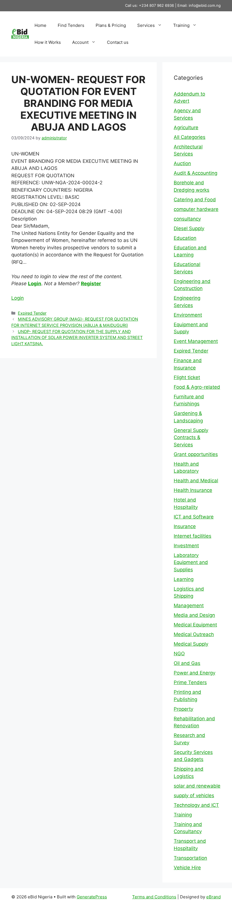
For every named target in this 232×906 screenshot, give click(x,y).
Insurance (185, 526)
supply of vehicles (194, 795)
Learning (184, 579)
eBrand (213, 896)
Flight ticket (187, 377)
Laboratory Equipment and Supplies (191, 562)
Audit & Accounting (195, 173)
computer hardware (196, 209)
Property (183, 709)
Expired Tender (32, 313)
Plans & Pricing (111, 25)
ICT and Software (194, 517)
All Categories (189, 137)
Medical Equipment (195, 625)
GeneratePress (92, 896)
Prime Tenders (190, 682)
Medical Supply (191, 644)
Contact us (117, 42)
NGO (179, 653)
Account (80, 42)
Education (185, 238)
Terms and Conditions (154, 896)
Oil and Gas (187, 663)
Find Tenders (71, 25)
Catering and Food (195, 199)
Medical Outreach (194, 634)
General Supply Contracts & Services (191, 437)
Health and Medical (196, 480)
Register (91, 283)
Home (40, 25)
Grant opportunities (196, 454)
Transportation (190, 858)
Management (189, 605)
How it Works (48, 42)
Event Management (196, 341)
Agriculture (186, 127)
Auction (182, 163)
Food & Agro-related (197, 387)
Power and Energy (194, 673)
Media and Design (194, 615)
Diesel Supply (189, 228)
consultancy (187, 219)
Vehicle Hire (187, 867)
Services (146, 25)
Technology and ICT (196, 805)
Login (34, 283)
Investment (186, 545)
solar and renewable (197, 786)
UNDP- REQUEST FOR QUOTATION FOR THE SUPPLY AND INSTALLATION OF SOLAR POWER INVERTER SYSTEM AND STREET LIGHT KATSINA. (77, 337)
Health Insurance (193, 490)
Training (181, 25)
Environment (188, 315)
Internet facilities (192, 536)
